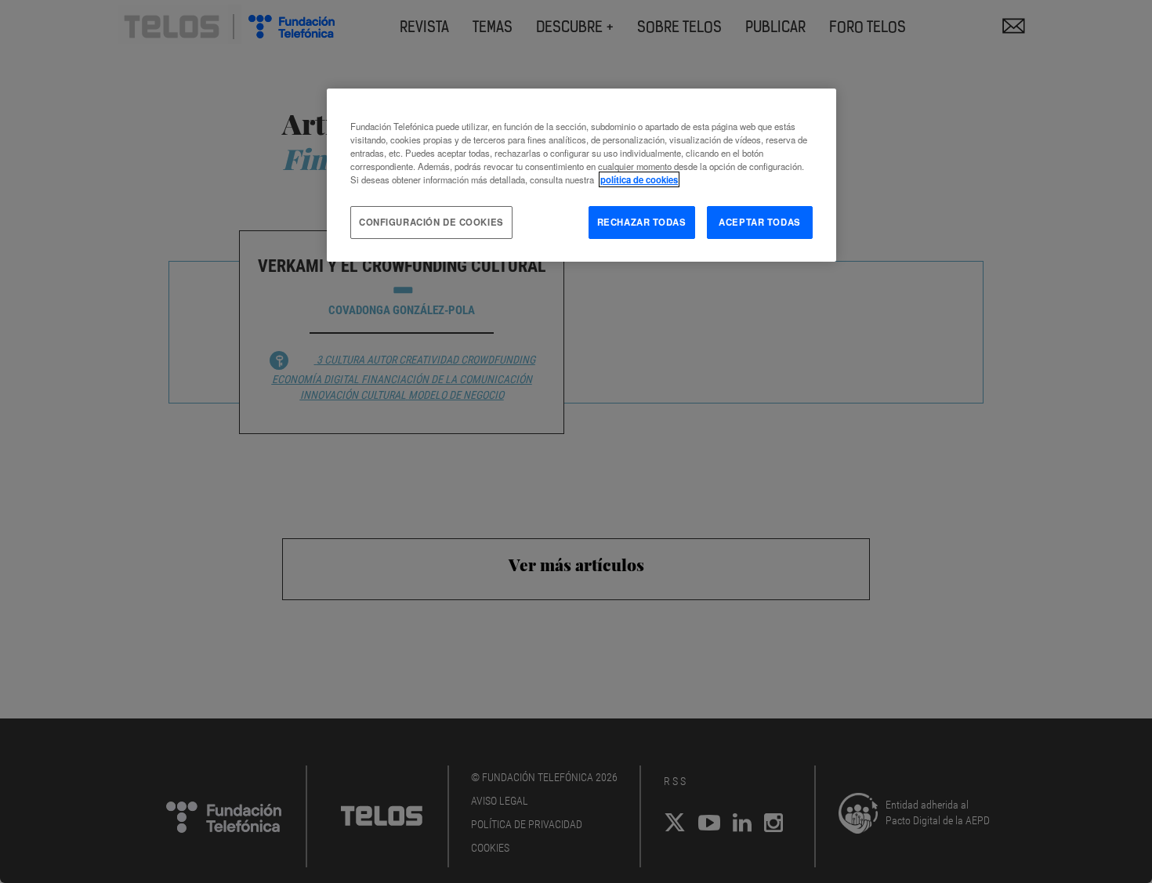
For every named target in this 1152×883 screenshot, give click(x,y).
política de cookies (639, 179)
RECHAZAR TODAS (641, 221)
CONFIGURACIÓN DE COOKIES (431, 221)
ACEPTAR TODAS (759, 221)
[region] (581, 175)
